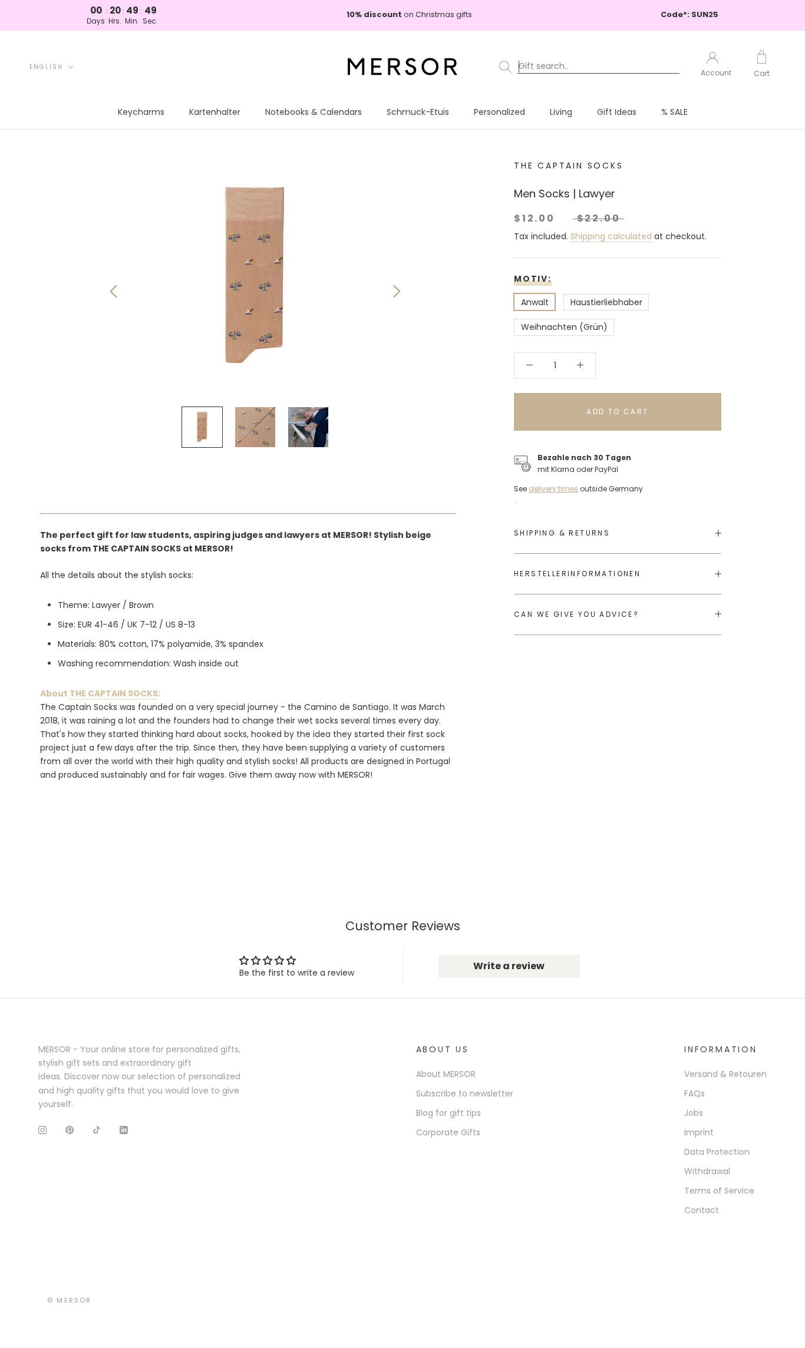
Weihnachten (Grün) (564, 327)
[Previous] (113, 291)
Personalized (499, 112)
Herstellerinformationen (577, 574)
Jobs (693, 1113)
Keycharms (141, 112)
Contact (701, 1210)
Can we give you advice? (576, 614)
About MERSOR (446, 1074)
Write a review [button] (509, 966)
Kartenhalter (214, 112)
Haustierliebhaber (606, 302)
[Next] (396, 291)
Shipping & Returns (562, 533)
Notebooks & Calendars (313, 112)
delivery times (553, 488)
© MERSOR (69, 1300)
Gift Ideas (616, 112)
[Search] (591, 67)
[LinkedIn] (124, 1129)
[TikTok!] (97, 1129)
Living (561, 112)
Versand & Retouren (725, 1074)
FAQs (694, 1093)
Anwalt (535, 302)
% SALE (674, 112)
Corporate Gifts (448, 1132)
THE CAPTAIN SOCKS (568, 165)
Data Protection (717, 1152)
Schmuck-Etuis (418, 112)
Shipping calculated (611, 236)
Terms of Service (719, 1191)
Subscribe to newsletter (464, 1093)
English (46, 66)
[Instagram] (42, 1129)
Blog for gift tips (448, 1113)
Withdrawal (707, 1171)
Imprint (699, 1132)
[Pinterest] (69, 1129)
